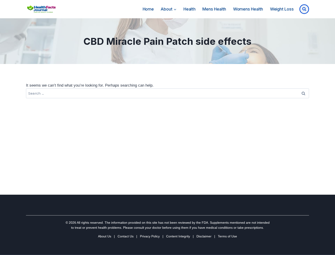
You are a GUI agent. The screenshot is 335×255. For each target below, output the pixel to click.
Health (189, 9)
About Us (104, 236)
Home (148, 9)
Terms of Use (227, 236)
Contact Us (126, 236)
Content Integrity (178, 236)
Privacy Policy (150, 236)
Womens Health (248, 9)
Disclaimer (203, 236)
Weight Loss (282, 9)
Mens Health (214, 9)
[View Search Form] (304, 9)
